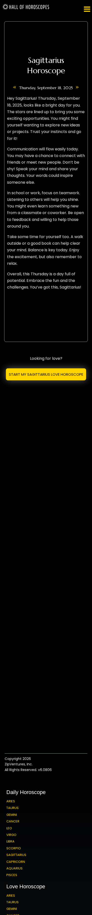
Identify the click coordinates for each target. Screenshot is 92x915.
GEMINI (11, 814)
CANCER (12, 821)
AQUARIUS (14, 868)
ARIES (10, 801)
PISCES (11, 875)
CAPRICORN (15, 861)
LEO (9, 828)
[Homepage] (26, 9)
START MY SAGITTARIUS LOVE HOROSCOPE (46, 374)
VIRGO (11, 834)
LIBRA (10, 841)
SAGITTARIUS (16, 855)
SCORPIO (13, 848)
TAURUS (12, 808)
